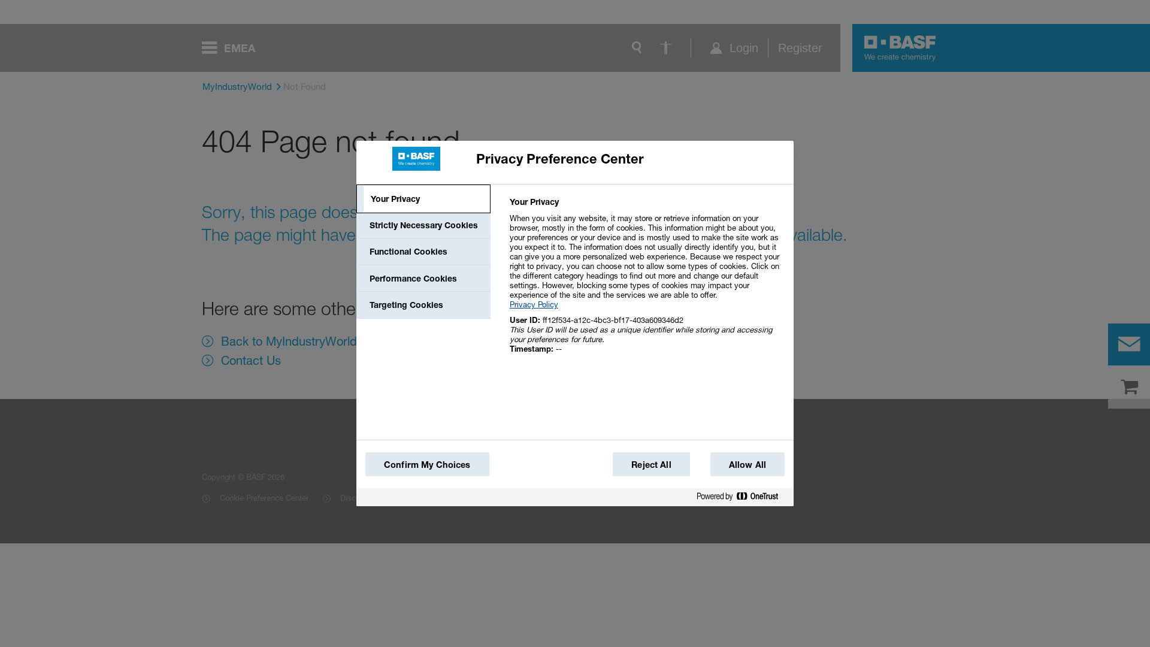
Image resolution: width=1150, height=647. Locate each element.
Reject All (651, 464)
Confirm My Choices (427, 464)
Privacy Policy (534, 304)
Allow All (747, 464)
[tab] (423, 199)
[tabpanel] (646, 281)
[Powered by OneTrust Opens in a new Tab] (742, 498)
